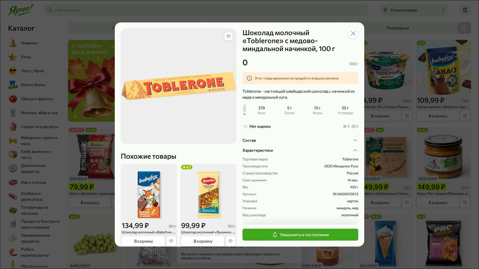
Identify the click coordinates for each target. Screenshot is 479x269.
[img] (229, 36)
